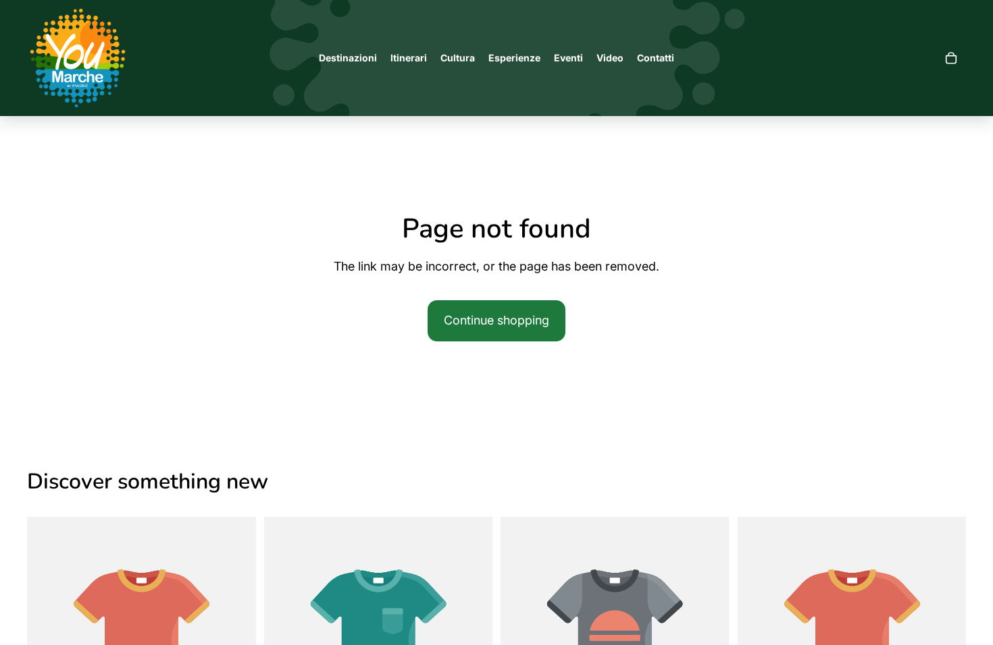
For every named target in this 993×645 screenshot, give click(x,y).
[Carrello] (951, 58)
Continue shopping (496, 320)
